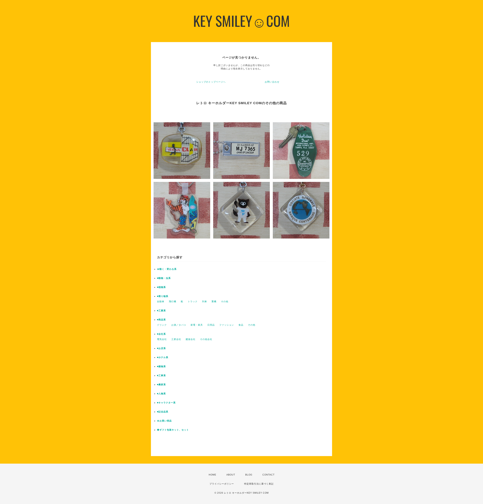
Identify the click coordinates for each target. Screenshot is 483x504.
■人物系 (161, 393)
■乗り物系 (162, 296)
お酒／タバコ (178, 325)
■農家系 (161, 384)
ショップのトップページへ (211, 82)
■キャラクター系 (166, 402)
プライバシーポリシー (221, 483)
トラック (193, 301)
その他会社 (206, 339)
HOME (212, 474)
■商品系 (161, 319)
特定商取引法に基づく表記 (259, 483)
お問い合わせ (272, 82)
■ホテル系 (162, 357)
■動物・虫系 (164, 278)
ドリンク (162, 325)
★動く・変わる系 (167, 269)
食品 (240, 325)
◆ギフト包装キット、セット (173, 430)
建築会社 (190, 339)
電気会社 (162, 339)
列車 (204, 301)
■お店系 (161, 348)
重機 (214, 301)
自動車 (160, 301)
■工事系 (161, 375)
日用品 (211, 325)
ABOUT (230, 474)
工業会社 (176, 339)
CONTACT (268, 474)
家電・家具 (197, 325)
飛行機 (172, 301)
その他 (224, 301)
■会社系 (161, 334)
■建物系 (161, 366)
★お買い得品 (164, 420)
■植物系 (161, 287)
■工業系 (161, 310)
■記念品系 (162, 411)
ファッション (226, 325)
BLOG (248, 474)
